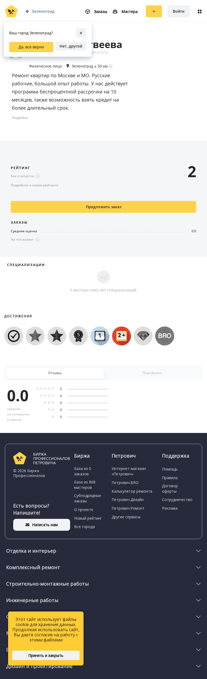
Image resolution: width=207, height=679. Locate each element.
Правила (170, 477)
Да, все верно (31, 46)
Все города (84, 526)
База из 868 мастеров (84, 484)
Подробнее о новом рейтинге (34, 185)
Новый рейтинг (88, 518)
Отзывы (54, 373)
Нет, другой (71, 46)
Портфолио (152, 373)
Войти (178, 11)
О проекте (83, 509)
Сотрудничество (177, 499)
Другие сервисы (126, 516)
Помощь (170, 469)
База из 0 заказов (82, 471)
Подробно (20, 117)
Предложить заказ (103, 206)
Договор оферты (170, 488)
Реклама (170, 508)
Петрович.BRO (125, 482)
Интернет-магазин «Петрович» (129, 471)
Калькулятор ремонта (132, 491)
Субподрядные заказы (87, 498)
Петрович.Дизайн (128, 499)
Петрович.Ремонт (128, 508)
